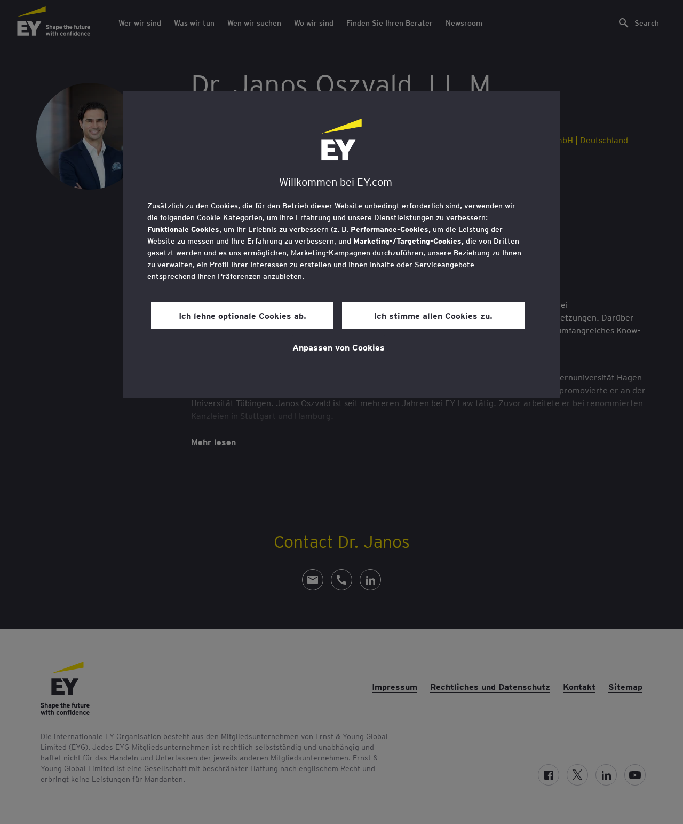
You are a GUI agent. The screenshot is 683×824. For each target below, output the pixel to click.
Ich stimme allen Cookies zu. (433, 315)
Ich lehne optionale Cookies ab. (242, 315)
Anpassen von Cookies (338, 347)
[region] (341, 244)
